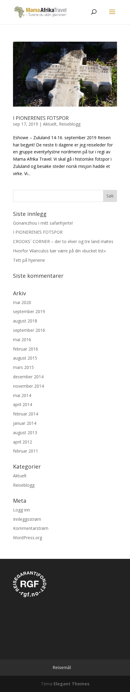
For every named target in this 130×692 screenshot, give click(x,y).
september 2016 (29, 330)
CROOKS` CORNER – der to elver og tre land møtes (63, 241)
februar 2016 (25, 349)
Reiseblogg (69, 124)
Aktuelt (50, 124)
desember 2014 (28, 377)
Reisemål (62, 667)
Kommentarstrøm (30, 528)
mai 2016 (22, 339)
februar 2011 (25, 451)
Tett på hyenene (29, 260)
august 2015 (25, 358)
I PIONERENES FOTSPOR (41, 118)
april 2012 (22, 442)
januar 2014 (24, 423)
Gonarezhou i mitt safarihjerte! (43, 223)
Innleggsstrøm (27, 519)
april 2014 (22, 404)
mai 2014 (22, 395)
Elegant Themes (71, 684)
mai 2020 (22, 302)
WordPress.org (27, 537)
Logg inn (21, 510)
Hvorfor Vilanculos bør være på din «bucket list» (59, 251)
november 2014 (28, 386)
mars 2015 (23, 367)
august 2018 (25, 321)
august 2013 (25, 432)
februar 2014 (25, 414)
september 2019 (29, 311)
